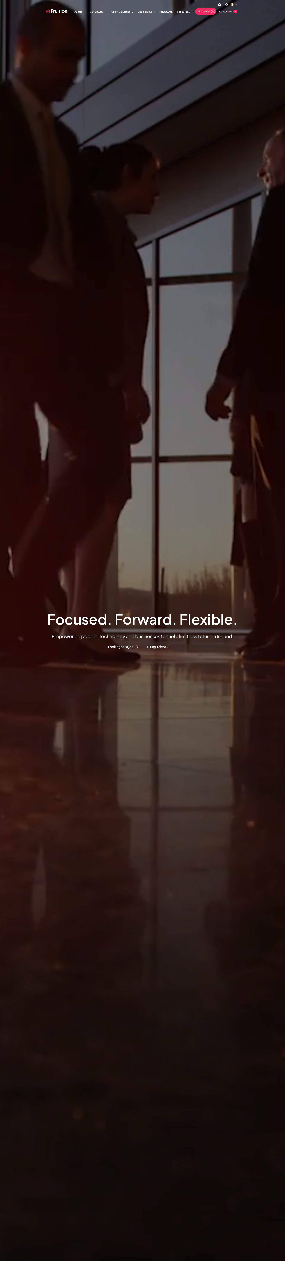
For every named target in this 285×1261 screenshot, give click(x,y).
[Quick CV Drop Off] (219, 4)
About (78, 11)
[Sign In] (226, 4)
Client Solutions (121, 11)
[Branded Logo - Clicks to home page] (56, 11)
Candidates (97, 11)
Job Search (166, 11)
